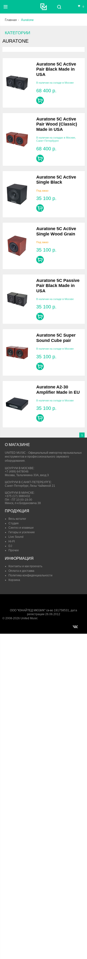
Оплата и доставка (21, 571)
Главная (11, 20)
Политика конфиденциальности (30, 575)
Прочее (13, 550)
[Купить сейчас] (40, 100)
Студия (13, 523)
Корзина (14, 580)
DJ (10, 546)
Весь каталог (17, 518)
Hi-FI (11, 541)
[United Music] (43, 6)
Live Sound (15, 537)
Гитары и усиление (21, 532)
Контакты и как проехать (25, 566)
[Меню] (5, 6)
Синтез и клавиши (21, 527)
